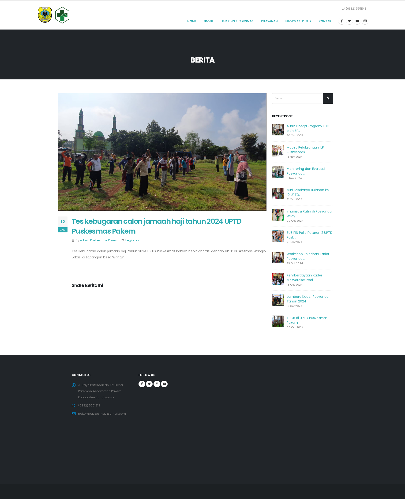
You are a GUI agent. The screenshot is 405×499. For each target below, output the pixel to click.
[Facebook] (341, 21)
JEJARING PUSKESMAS (237, 21)
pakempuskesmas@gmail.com (102, 414)
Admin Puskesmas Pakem (99, 240)
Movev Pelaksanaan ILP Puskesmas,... (305, 149)
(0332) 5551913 (89, 405)
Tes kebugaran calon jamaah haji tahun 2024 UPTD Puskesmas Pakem (156, 226)
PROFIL (208, 21)
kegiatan (132, 240)
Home (191, 21)
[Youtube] (357, 21)
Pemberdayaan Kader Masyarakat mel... (304, 277)
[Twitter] (349, 21)
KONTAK (325, 21)
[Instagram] (365, 21)
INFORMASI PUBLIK (298, 21)
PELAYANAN (269, 21)
